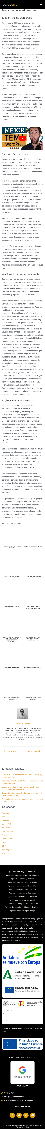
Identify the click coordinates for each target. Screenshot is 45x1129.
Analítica (5, 813)
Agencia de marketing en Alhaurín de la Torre (22, 903)
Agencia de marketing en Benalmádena (22, 872)
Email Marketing (8, 831)
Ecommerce (6, 828)
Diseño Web (6, 824)
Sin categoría (7, 850)
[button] (40, 4)
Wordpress (6, 853)
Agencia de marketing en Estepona (22, 889)
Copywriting (6, 820)
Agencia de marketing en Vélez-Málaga (22, 886)
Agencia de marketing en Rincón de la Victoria (22, 907)
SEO (4, 846)
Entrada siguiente (35, 751)
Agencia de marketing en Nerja (22, 879)
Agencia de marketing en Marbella (22, 900)
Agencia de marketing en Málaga (22, 911)
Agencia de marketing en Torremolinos (22, 896)
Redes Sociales (8, 839)
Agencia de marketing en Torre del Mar (22, 882)
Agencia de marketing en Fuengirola (22, 893)
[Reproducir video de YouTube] (22, 138)
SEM (4, 842)
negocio (9, 4)
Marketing (5, 835)
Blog (4, 817)
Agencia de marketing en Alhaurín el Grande (22, 875)
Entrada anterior (9, 751)
